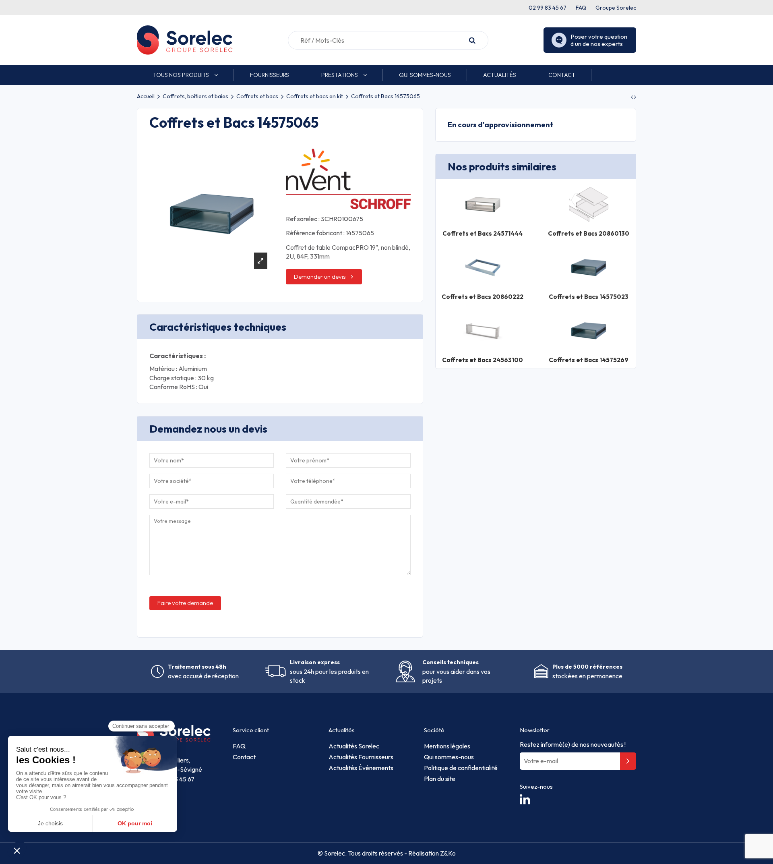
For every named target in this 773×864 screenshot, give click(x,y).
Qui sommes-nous (449, 757)
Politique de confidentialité (461, 768)
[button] (185, 75)
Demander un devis (320, 276)
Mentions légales (447, 746)
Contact (244, 757)
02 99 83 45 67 (547, 7)
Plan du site (439, 779)
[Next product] (635, 97)
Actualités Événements (361, 768)
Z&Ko (447, 853)
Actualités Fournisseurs (361, 757)
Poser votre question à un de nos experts (598, 40)
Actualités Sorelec (354, 746)
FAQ (581, 7)
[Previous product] (632, 97)
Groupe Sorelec (615, 7)
